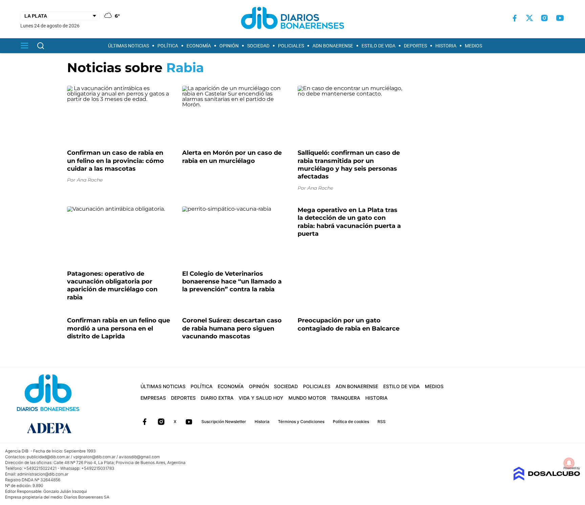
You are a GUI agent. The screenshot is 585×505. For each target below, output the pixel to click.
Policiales (291, 45)
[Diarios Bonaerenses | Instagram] (544, 18)
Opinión (229, 45)
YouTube (189, 422)
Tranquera (345, 398)
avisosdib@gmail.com (139, 456)
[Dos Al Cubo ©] (546, 479)
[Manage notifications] (569, 463)
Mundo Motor (307, 398)
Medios (473, 45)
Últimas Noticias (128, 45)
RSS (381, 421)
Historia (445, 45)
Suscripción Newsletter (223, 421)
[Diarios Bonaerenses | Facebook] (515, 18)
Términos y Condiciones (301, 421)
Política (167, 45)
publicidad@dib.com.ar (48, 456)
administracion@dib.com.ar (42, 474)
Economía (199, 45)
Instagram (161, 422)
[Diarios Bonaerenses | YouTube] (560, 18)
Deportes (415, 45)
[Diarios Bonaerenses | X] (529, 18)
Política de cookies (351, 421)
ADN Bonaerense (332, 45)
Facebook (144, 422)
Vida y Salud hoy (261, 398)
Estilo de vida (378, 45)
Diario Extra (217, 398)
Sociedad (258, 45)
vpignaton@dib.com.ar (94, 456)
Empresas (153, 398)
